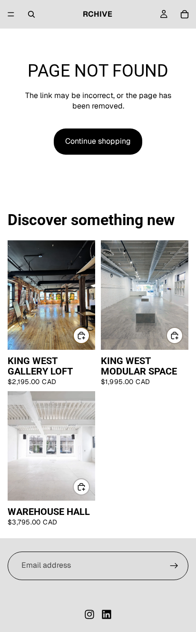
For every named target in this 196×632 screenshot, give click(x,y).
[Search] (31, 14)
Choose (89, 335)
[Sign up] (174, 566)
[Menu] (11, 14)
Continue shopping (98, 141)
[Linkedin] (106, 614)
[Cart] (184, 14)
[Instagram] (89, 614)
